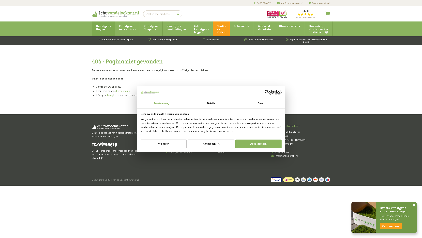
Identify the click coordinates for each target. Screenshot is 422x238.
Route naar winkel (321, 3)
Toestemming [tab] (161, 103)
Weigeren (163, 143)
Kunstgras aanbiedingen (176, 27)
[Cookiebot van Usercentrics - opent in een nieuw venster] (267, 92)
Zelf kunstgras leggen (201, 29)
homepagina (123, 90)
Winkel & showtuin (264, 27)
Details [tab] (211, 103)
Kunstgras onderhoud (180, 152)
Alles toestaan (258, 143)
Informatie (241, 26)
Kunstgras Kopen (103, 27)
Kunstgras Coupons (151, 27)
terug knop (113, 95)
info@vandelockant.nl (291, 3)
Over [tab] (260, 103)
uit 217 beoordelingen (305, 17)
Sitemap (220, 152)
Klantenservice (290, 26)
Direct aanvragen (390, 225)
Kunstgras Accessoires (127, 27)
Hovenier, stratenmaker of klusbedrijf (319, 29)
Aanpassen (209, 143)
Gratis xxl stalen (221, 29)
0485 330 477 (264, 3)
